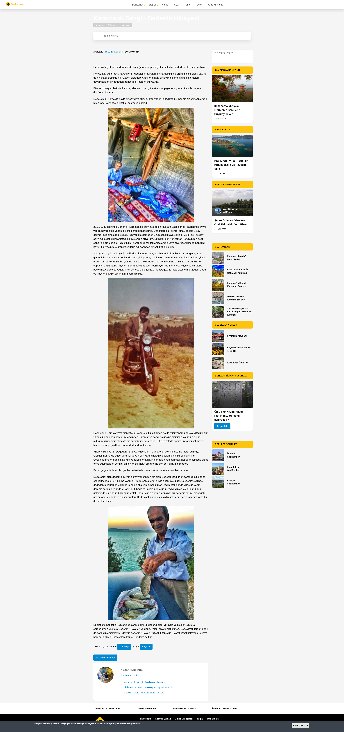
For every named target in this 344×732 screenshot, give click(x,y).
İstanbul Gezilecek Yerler (224, 709)
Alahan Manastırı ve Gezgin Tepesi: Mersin (148, 687)
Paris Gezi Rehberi (147, 709)
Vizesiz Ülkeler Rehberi (184, 709)
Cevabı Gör (222, 426)
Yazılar (152, 4)
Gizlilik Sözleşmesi (184, 719)
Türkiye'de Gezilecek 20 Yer (107, 709)
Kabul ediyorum (300, 725)
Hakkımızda (145, 719)
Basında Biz (213, 719)
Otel (176, 4)
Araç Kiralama (215, 4)
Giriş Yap (124, 647)
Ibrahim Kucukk (114, 52)
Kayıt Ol (146, 647)
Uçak (199, 4)
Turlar (187, 4)
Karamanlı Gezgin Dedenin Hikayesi (144, 682)
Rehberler (137, 4)
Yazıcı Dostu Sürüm (105, 657)
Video (165, 4)
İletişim (200, 719)
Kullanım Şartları (163, 719)
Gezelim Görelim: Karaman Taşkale (143, 692)
